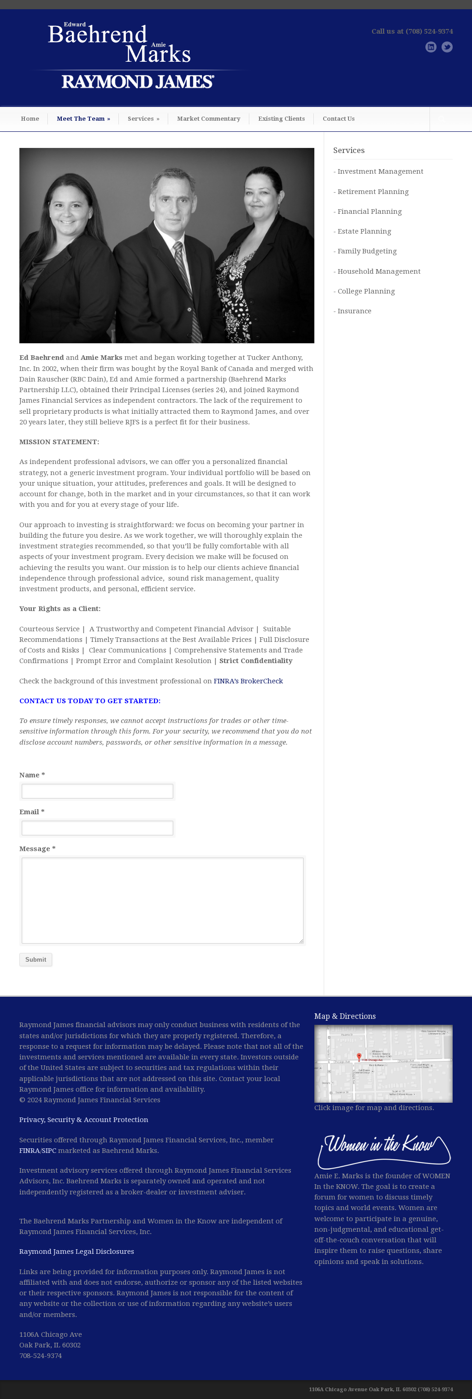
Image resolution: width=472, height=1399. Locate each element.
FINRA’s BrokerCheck (248, 681)
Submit (35, 959)
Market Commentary (209, 118)
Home (30, 118)
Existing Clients (281, 118)
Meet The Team (83, 118)
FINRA (29, 1150)
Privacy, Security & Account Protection (83, 1120)
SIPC (49, 1150)
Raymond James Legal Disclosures (76, 1251)
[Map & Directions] (383, 1064)
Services (143, 118)
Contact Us (339, 118)
